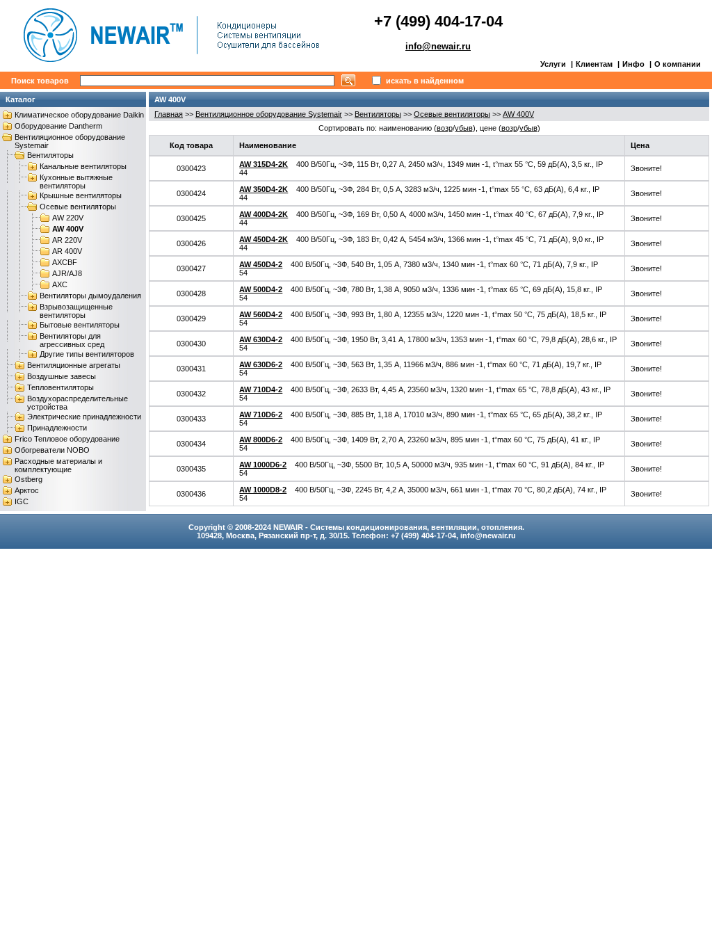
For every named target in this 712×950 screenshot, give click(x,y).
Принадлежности (57, 428)
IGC (22, 501)
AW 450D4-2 (260, 264)
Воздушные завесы (61, 376)
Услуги (553, 64)
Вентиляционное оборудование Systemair (268, 114)
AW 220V (67, 218)
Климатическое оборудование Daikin (79, 115)
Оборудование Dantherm (58, 126)
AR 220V (67, 240)
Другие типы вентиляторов (87, 354)
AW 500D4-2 (260, 289)
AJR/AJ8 (67, 273)
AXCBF (64, 262)
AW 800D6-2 (260, 439)
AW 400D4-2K (263, 214)
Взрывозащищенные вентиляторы (76, 311)
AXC (59, 284)
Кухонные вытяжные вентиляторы (76, 181)
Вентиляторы (50, 155)
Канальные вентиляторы (83, 166)
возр (445, 128)
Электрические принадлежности (84, 416)
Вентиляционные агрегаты (73, 365)
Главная (168, 114)
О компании (677, 64)
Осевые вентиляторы (78, 206)
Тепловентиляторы (60, 387)
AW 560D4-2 (260, 314)
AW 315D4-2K (263, 164)
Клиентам (594, 64)
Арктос (27, 490)
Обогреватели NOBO (52, 450)
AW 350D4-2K (263, 189)
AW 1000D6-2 (262, 464)
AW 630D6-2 (260, 364)
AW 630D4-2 (260, 339)
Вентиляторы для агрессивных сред (72, 340)
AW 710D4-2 (260, 389)
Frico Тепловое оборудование (67, 439)
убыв (464, 128)
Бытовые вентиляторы (80, 325)
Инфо (633, 64)
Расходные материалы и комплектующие (58, 465)
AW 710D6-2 (260, 414)
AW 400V (67, 229)
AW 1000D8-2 (262, 489)
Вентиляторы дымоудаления (90, 295)
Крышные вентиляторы (81, 195)
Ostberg (28, 479)
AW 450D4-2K (263, 239)
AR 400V (67, 251)
